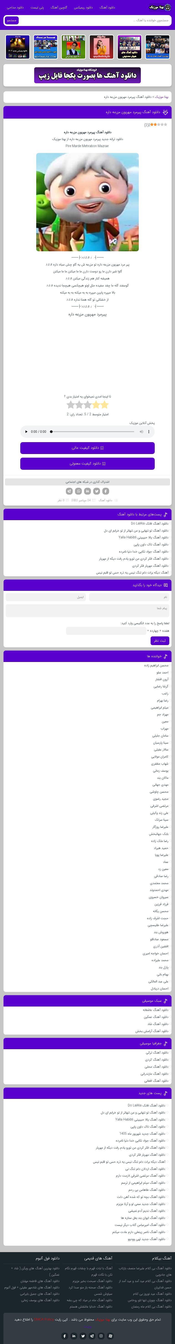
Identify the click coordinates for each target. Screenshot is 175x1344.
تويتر (83, 1336)
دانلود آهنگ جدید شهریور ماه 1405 (142, 1133)
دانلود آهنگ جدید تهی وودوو (146, 1239)
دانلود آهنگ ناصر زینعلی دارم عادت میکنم (138, 1232)
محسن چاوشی (159, 791)
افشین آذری (160, 946)
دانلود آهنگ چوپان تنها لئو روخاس (150, 1300)
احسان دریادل (159, 988)
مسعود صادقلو (159, 939)
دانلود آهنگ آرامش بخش (151, 1031)
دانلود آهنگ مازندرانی (154, 1073)
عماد (165, 861)
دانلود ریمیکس (83, 7)
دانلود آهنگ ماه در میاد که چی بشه (89, 1300)
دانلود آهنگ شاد (157, 1024)
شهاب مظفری (159, 763)
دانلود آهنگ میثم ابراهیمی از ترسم (143, 1182)
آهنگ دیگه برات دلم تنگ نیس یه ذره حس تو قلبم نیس (132, 572)
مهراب (164, 728)
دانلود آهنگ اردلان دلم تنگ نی (145, 1168)
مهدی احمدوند (159, 890)
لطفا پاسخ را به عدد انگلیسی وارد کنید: (145, 623)
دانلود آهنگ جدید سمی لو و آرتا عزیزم (140, 1203)
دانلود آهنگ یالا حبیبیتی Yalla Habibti (143, 537)
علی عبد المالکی (158, 981)
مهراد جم (162, 714)
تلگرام (69, 491)
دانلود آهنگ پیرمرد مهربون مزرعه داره (133, 112)
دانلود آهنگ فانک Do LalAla (149, 523)
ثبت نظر (160, 640)
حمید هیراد (161, 848)
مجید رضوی (160, 798)
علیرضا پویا (161, 854)
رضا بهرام (162, 700)
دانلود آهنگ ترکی (157, 1052)
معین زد (163, 869)
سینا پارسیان (160, 742)
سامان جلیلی (160, 735)
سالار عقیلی (161, 749)
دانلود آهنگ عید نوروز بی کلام (152, 1293)
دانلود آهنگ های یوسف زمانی (40, 1300)
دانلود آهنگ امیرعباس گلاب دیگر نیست (140, 1224)
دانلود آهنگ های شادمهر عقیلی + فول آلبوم (31, 1287)
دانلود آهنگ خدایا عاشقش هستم (91, 1306)
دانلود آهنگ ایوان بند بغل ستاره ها (143, 1217)
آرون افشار (161, 679)
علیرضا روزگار (160, 826)
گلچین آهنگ (59, 7)
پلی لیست (37, 7)
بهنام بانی (162, 974)
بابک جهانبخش (158, 833)
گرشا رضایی (161, 686)
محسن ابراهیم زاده (156, 665)
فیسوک (105, 491)
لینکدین (87, 491)
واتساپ (78, 491)
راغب (165, 693)
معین (165, 721)
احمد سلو (162, 672)
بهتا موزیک (161, 96)
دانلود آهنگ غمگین (156, 1017)
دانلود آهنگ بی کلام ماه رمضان (151, 1306)
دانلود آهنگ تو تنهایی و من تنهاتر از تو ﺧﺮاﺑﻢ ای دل (136, 530)
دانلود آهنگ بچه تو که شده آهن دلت (141, 1196)
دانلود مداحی (15, 7)
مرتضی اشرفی (159, 805)
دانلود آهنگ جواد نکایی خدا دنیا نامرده (143, 551)
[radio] (104, 405)
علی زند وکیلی (159, 812)
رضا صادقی (161, 876)
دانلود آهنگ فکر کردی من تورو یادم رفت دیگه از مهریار (133, 558)
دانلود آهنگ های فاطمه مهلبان (40, 1281)
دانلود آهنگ (107, 7)
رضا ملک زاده (159, 840)
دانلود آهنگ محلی (156, 1066)
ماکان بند (162, 777)
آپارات (110, 1336)
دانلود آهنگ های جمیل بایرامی (39, 1293)
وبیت (87, 1326)
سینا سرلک (161, 819)
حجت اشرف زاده (157, 918)
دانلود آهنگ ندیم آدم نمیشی (146, 1210)
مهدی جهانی (160, 784)
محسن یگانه (160, 911)
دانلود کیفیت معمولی (85, 463)
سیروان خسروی (158, 897)
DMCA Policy (44, 1319)
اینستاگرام (101, 1336)
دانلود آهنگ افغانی (156, 1080)
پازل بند (163, 967)
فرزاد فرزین (161, 904)
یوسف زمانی (160, 770)
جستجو (11, 20)
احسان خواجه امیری (155, 953)
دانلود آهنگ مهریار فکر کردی (150, 565)
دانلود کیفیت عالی (85, 448)
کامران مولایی (159, 756)
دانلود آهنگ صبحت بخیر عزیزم (92, 1281)
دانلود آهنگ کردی (156, 1059)
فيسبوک (64, 1336)
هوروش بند (161, 932)
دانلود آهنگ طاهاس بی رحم (147, 1189)
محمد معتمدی (159, 883)
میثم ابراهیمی (159, 707)
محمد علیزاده (160, 960)
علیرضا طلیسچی (158, 925)
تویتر (96, 491)
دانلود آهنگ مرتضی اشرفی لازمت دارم (140, 1175)
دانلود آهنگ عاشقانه (155, 1009)
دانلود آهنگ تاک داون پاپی (151, 544)
